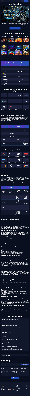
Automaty (25, 36)
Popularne (3, 36)
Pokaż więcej (15, 377)
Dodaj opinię (25, 364)
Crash (18, 36)
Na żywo (11, 36)
